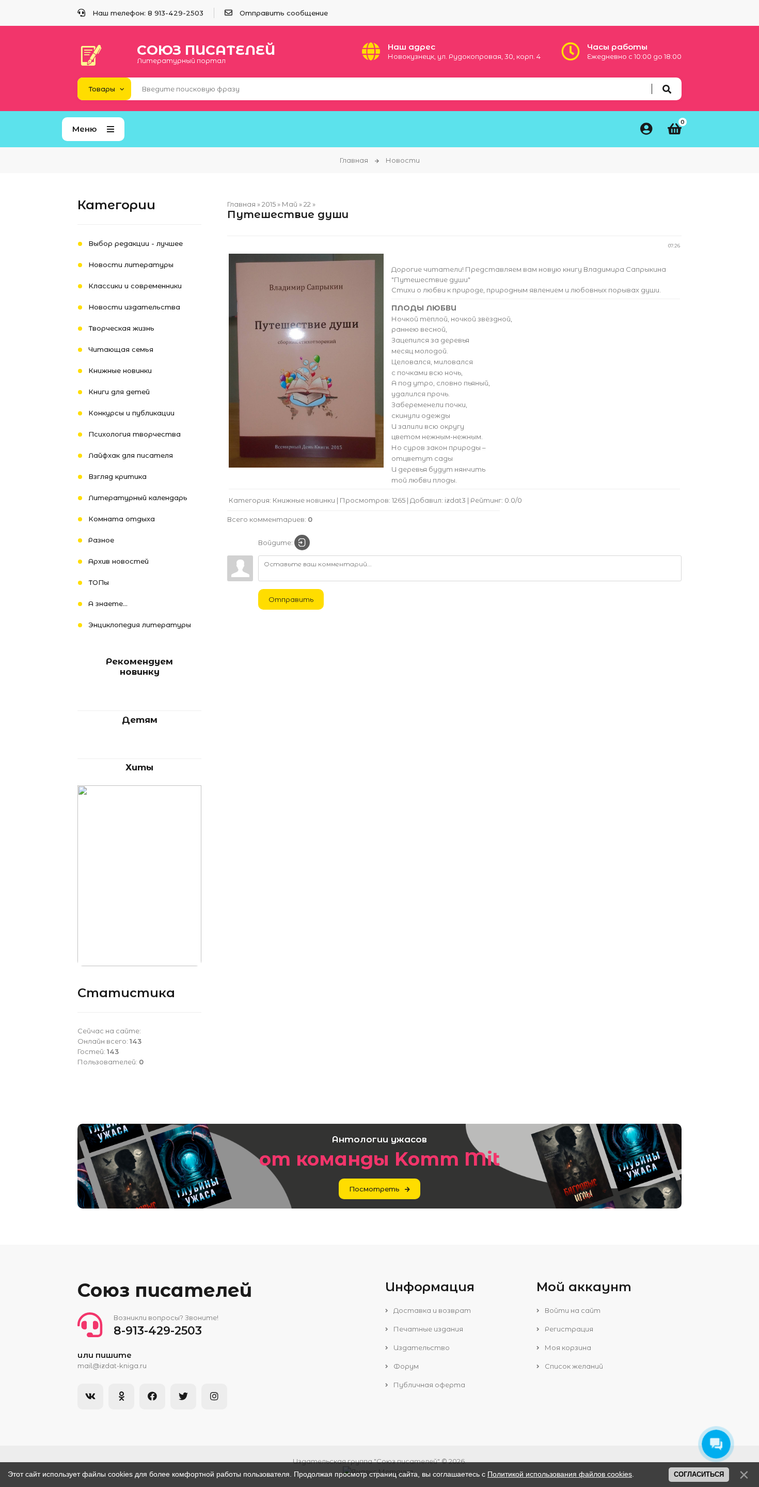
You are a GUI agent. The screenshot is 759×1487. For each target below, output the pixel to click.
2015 (269, 204)
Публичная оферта (428, 1385)
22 (307, 204)
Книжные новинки (304, 500)
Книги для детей (119, 392)
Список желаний (573, 1366)
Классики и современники (135, 286)
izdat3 (455, 500)
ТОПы (98, 582)
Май (289, 204)
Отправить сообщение (284, 13)
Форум (405, 1366)
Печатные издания (427, 1329)
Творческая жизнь (121, 328)
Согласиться (699, 1474)
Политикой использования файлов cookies (559, 1474)
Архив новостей (118, 561)
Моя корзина (567, 1347)
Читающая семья (120, 349)
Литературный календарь (137, 497)
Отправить (290, 599)
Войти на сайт (571, 1310)
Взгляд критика (117, 476)
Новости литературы (130, 264)
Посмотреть (374, 1189)
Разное (101, 540)
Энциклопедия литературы (139, 625)
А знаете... (108, 603)
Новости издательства (134, 307)
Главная (354, 160)
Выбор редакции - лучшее (135, 243)
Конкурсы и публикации (131, 413)
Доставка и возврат (431, 1310)
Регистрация (568, 1329)
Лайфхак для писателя (130, 455)
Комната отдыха (121, 519)
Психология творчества (134, 434)
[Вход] (302, 542)
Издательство (421, 1347)
